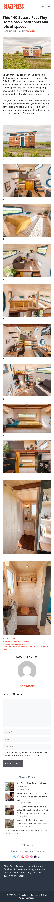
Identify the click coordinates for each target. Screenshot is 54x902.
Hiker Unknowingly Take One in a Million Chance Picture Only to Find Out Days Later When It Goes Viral (32, 810)
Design (20, 641)
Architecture (11, 641)
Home (26, 641)
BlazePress (19, 895)
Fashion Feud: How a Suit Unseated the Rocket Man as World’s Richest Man (32, 796)
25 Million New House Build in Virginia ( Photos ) (26, 830)
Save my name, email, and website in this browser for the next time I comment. (26, 754)
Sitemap (36, 895)
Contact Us (30, 898)
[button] (43, 6)
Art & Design (10, 639)
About (28, 895)
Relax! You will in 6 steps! (16, 644)
